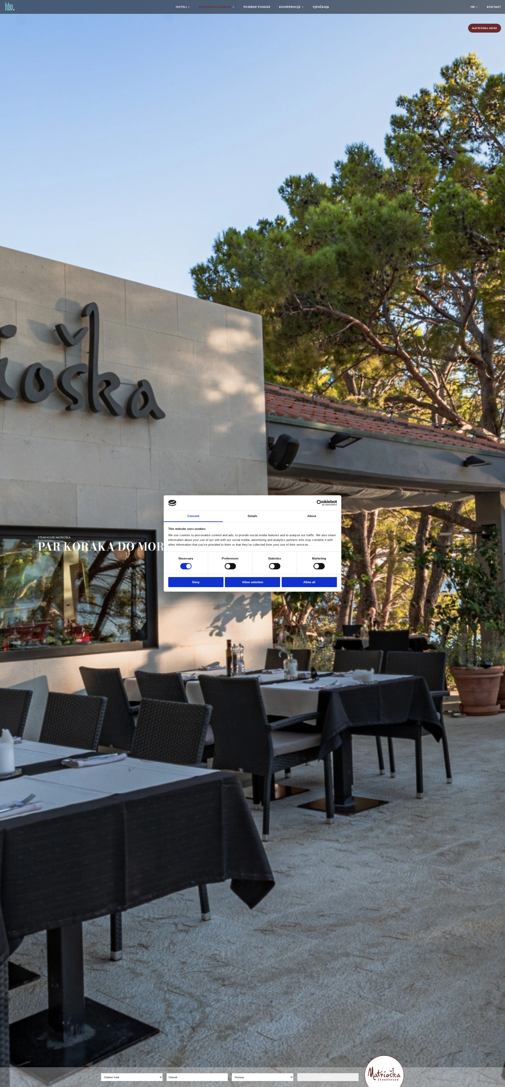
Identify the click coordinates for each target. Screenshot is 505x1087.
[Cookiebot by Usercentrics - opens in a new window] (319, 503)
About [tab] (311, 516)
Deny (195, 582)
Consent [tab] (193, 516)
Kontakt (494, 7)
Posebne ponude (256, 7)
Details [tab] (252, 516)
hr (473, 7)
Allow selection (252, 582)
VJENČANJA (321, 7)
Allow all (309, 582)
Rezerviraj (328, 1077)
